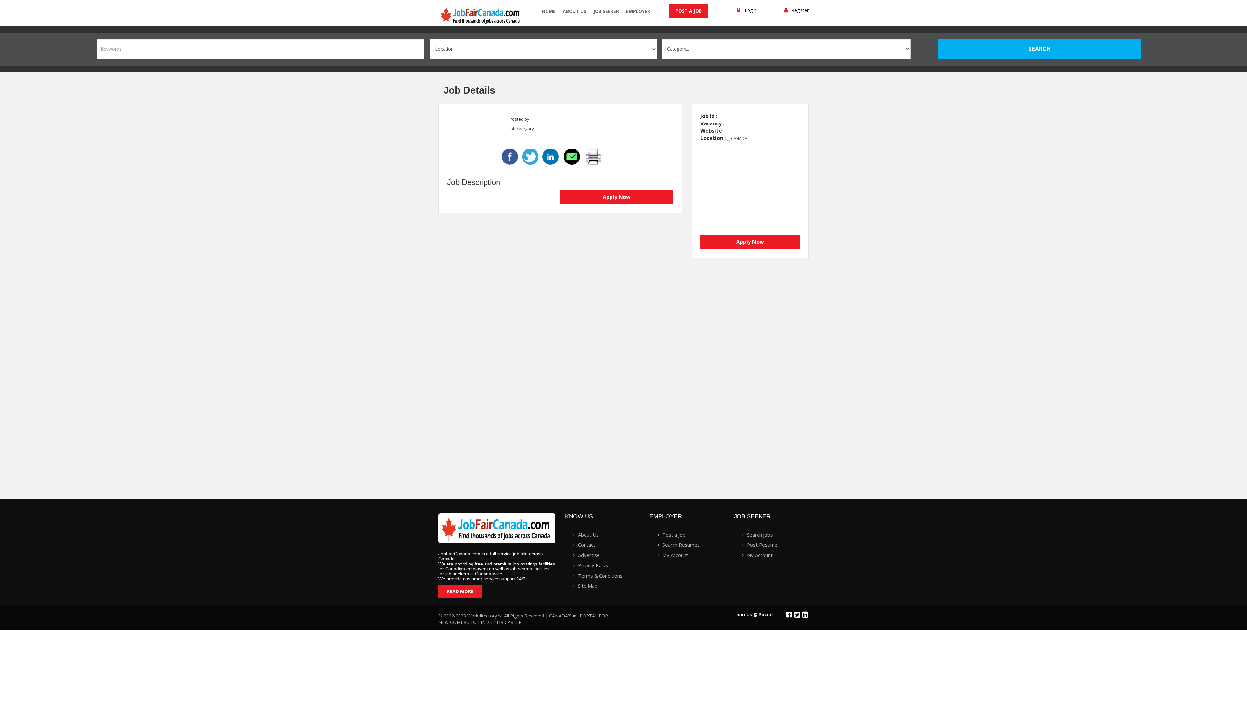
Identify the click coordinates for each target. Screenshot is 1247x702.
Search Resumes (681, 544)
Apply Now (617, 197)
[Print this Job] (593, 156)
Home (549, 11)
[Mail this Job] (572, 156)
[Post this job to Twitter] (531, 156)
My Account (675, 555)
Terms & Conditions (600, 575)
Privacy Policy (593, 565)
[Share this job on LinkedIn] (551, 156)
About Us (574, 11)
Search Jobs (760, 534)
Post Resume (762, 544)
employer (638, 11)
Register (800, 10)
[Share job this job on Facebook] (509, 156)
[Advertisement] (740, 376)
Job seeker (606, 11)
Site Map (588, 585)
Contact (586, 544)
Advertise (589, 555)
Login (750, 10)
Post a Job (688, 11)
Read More (460, 591)
